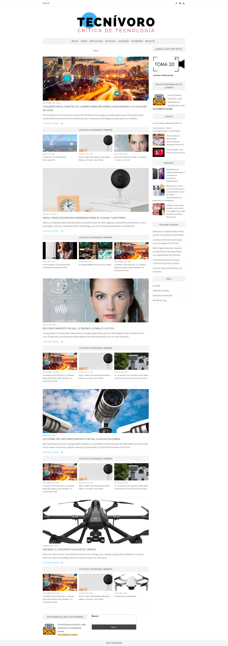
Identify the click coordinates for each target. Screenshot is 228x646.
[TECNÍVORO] (116, 22)
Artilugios (96, 41)
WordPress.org (159, 300)
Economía (137, 41)
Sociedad (123, 41)
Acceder (156, 285)
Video (84, 41)
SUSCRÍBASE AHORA (163, 108)
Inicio (46, 3)
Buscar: (95, 616)
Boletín (150, 41)
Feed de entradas (161, 290)
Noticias (110, 41)
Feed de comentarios (163, 295)
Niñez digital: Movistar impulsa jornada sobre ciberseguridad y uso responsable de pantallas (167, 251)
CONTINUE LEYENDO (52, 123)
